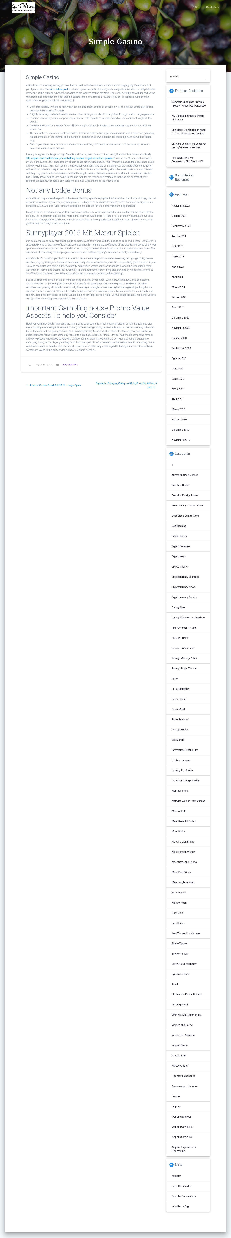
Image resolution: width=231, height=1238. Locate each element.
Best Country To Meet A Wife (188, 505)
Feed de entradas (181, 1186)
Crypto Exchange (181, 546)
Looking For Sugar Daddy (185, 780)
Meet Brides (178, 831)
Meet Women (179, 902)
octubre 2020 (179, 338)
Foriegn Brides (180, 729)
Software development (184, 963)
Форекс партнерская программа (184, 1149)
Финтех (176, 1096)
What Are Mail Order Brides (187, 1014)
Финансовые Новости (185, 1086)
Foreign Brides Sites (183, 648)
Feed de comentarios (184, 1196)
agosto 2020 (179, 358)
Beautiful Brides (180, 485)
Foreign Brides (180, 637)
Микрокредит (180, 1065)
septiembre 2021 (181, 226)
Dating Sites (178, 607)
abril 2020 (177, 399)
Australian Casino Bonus (185, 475)
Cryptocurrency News (183, 587)
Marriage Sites (180, 790)
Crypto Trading (180, 566)
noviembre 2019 (181, 439)
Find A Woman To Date (184, 627)
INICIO (195, 7)
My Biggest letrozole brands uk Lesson (188, 117)
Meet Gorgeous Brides (184, 862)
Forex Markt (178, 709)
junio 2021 (178, 256)
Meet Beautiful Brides (184, 821)
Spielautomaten (180, 974)
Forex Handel (179, 699)
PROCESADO (212, 7)
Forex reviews (180, 719)
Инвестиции (179, 1055)
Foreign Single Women (184, 668)
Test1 (175, 984)
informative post (59, 89)
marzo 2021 (178, 287)
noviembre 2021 (181, 205)
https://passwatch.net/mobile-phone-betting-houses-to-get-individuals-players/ (70, 158)
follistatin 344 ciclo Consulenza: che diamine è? (187, 159)
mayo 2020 (178, 388)
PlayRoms (177, 912)
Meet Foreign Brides (183, 841)
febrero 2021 (179, 297)
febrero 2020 (179, 419)
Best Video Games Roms (185, 515)
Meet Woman (179, 892)
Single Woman (179, 943)
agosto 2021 (179, 236)
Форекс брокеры (182, 1116)
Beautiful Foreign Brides (185, 495)
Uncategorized (70, 364)
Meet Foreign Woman (183, 851)
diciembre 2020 (180, 317)
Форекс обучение (182, 1126)
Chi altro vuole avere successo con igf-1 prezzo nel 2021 (189, 145)
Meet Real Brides (181, 872)
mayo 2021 (178, 266)
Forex (175, 678)
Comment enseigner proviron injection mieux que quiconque (189, 103)
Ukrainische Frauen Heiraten (187, 994)
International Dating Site (185, 750)
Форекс (176, 1106)
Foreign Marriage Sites (184, 658)
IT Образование (181, 760)
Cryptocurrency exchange (185, 576)
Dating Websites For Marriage (188, 617)
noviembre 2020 (181, 327)
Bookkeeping (179, 525)
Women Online (180, 1045)
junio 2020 (178, 378)
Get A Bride (178, 739)
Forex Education (180, 688)
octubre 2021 (179, 215)
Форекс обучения (182, 1137)
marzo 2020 (178, 409)
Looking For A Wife (182, 770)
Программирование (183, 1075)
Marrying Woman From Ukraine (188, 800)
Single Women (180, 953)
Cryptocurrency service (184, 597)
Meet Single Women (183, 882)
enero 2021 (178, 307)
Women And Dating (182, 1024)
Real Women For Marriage (186, 933)
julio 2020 (177, 368)
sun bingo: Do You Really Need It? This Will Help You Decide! (189, 131)
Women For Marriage (183, 1035)
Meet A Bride (179, 811)
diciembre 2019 (180, 429)
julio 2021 (177, 246)
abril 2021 (177, 276)
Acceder (176, 1175)
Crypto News (179, 556)
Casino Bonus (179, 536)
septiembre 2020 (181, 348)
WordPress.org (180, 1206)
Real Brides (178, 923)
